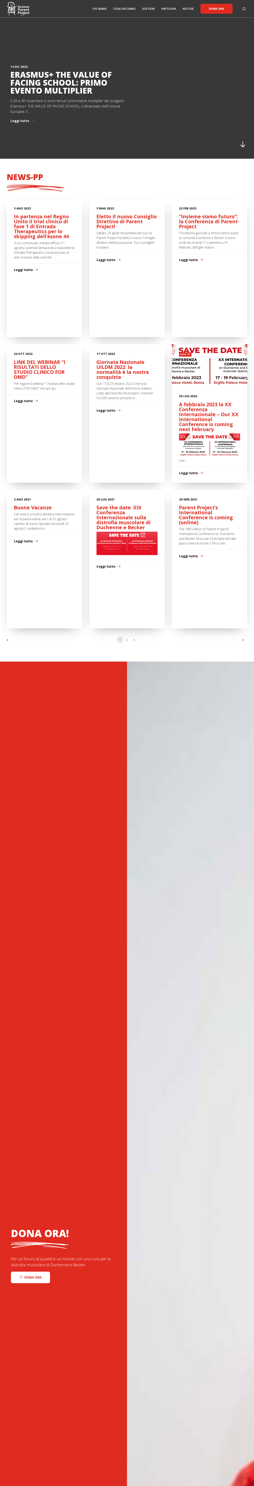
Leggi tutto (20, 121)
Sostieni (148, 9)
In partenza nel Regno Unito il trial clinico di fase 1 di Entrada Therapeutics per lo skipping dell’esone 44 (41, 226)
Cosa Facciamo (124, 9)
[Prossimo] (242, 641)
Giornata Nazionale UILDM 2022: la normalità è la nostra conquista (122, 369)
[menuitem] (100, 8)
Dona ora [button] (32, 1277)
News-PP (185, 354)
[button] (244, 8)
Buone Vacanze (33, 507)
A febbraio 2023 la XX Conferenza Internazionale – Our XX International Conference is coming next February (208, 416)
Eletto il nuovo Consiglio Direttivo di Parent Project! (126, 221)
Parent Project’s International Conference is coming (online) (206, 515)
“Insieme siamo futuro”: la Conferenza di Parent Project (208, 221)
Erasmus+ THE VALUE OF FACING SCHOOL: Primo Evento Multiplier (61, 82)
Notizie (188, 9)
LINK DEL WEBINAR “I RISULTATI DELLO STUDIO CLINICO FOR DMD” (39, 369)
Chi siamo (99, 9)
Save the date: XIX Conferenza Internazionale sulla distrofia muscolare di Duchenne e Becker (123, 517)
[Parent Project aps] (18, 9)
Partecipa (168, 9)
